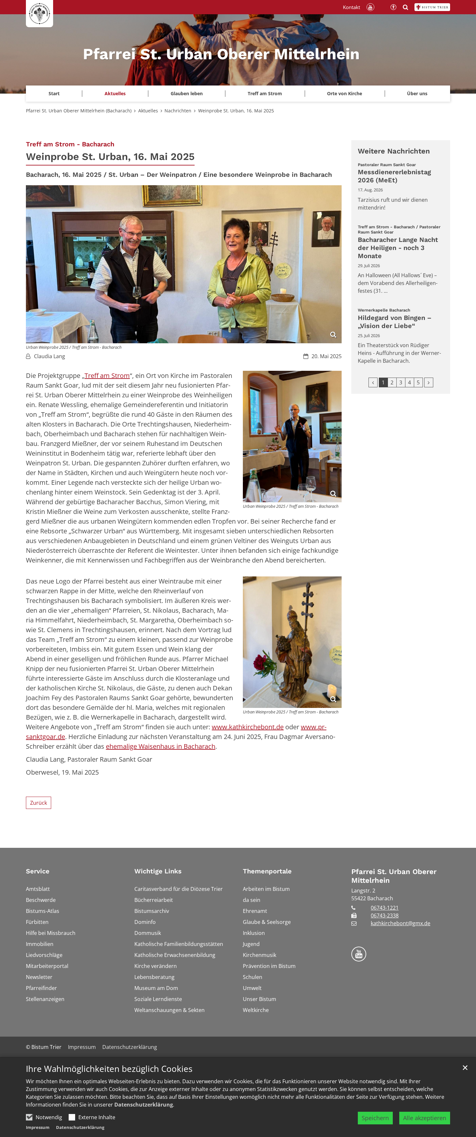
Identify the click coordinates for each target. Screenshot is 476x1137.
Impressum (38, 1127)
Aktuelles (148, 111)
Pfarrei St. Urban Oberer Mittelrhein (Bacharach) (78, 111)
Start (54, 93)
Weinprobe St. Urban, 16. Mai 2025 (236, 111)
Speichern (375, 1118)
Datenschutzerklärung (143, 1104)
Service (38, 871)
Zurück (38, 802)
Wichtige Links (158, 871)
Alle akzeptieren (424, 1118)
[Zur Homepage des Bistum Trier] (432, 7)
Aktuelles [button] (115, 93)
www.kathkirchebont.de (248, 726)
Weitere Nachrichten (394, 151)
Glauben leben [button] (187, 93)
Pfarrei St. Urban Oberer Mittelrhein (393, 876)
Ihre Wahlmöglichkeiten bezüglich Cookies (109, 1068)
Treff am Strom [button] (265, 93)
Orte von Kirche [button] (344, 93)
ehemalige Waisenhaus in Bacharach (160, 746)
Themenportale (267, 871)
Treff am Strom (107, 375)
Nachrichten (177, 111)
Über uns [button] (417, 93)
